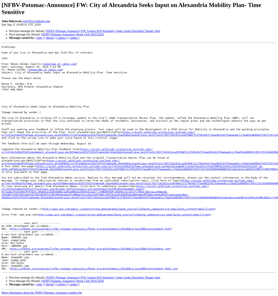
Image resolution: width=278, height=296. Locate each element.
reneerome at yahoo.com (59, 64)
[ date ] (39, 37)
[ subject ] (62, 37)
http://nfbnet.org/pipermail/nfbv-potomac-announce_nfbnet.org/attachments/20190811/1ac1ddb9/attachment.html (91, 228)
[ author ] (73, 37)
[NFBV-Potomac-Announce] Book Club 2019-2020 (72, 34)
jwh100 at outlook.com (36, 21)
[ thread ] (49, 37)
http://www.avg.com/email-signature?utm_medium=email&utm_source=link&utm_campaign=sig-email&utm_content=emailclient (128, 209)
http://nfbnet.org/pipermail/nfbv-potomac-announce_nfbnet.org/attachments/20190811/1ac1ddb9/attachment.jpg (90, 248)
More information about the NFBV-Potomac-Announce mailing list (42, 292)
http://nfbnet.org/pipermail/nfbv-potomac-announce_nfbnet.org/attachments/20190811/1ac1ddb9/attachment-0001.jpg (94, 268)
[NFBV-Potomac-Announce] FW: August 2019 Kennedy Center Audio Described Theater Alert (103, 31)
